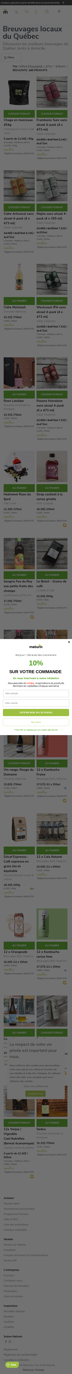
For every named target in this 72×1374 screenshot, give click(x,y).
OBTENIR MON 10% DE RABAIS (36, 712)
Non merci (36, 722)
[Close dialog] (69, 642)
